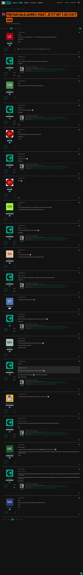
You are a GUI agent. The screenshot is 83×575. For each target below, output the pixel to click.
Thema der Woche (35, 168)
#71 (79, 272)
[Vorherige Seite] (3, 28)
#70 (79, 249)
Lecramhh (41, 49)
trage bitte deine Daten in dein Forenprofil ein (54, 165)
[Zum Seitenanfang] (81, 573)
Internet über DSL (59, 382)
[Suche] (79, 2)
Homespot (53, 382)
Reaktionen (6, 48)
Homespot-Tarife (54, 167)
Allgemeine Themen (36, 167)
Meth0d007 (23, 471)
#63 (79, 81)
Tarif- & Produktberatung (45, 167)
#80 (79, 498)
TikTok (55, 384)
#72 (79, 297)
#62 (79, 56)
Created (42, 168)
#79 (79, 469)
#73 (79, 314)
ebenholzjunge (24, 421)
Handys (67, 167)
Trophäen (6, 49)
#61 (79, 32)
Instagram (57, 168)
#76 (79, 394)
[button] (60, 2)
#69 (79, 225)
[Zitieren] (79, 52)
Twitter (52, 168)
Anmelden (67, 2)
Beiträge (5, 50)
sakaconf (23, 275)
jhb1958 (23, 156)
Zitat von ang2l (24, 367)
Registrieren (73, 2)
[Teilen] (80, 28)
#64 (79, 105)
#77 (79, 418)
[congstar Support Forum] (6, 2)
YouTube (63, 168)
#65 (79, 129)
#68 (79, 202)
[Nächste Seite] (20, 28)
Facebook (47, 168)
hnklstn (22, 107)
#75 (79, 361)
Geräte (65, 382)
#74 (79, 338)
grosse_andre (24, 228)
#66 (79, 154)
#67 (79, 178)
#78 (79, 444)
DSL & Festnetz (62, 167)
